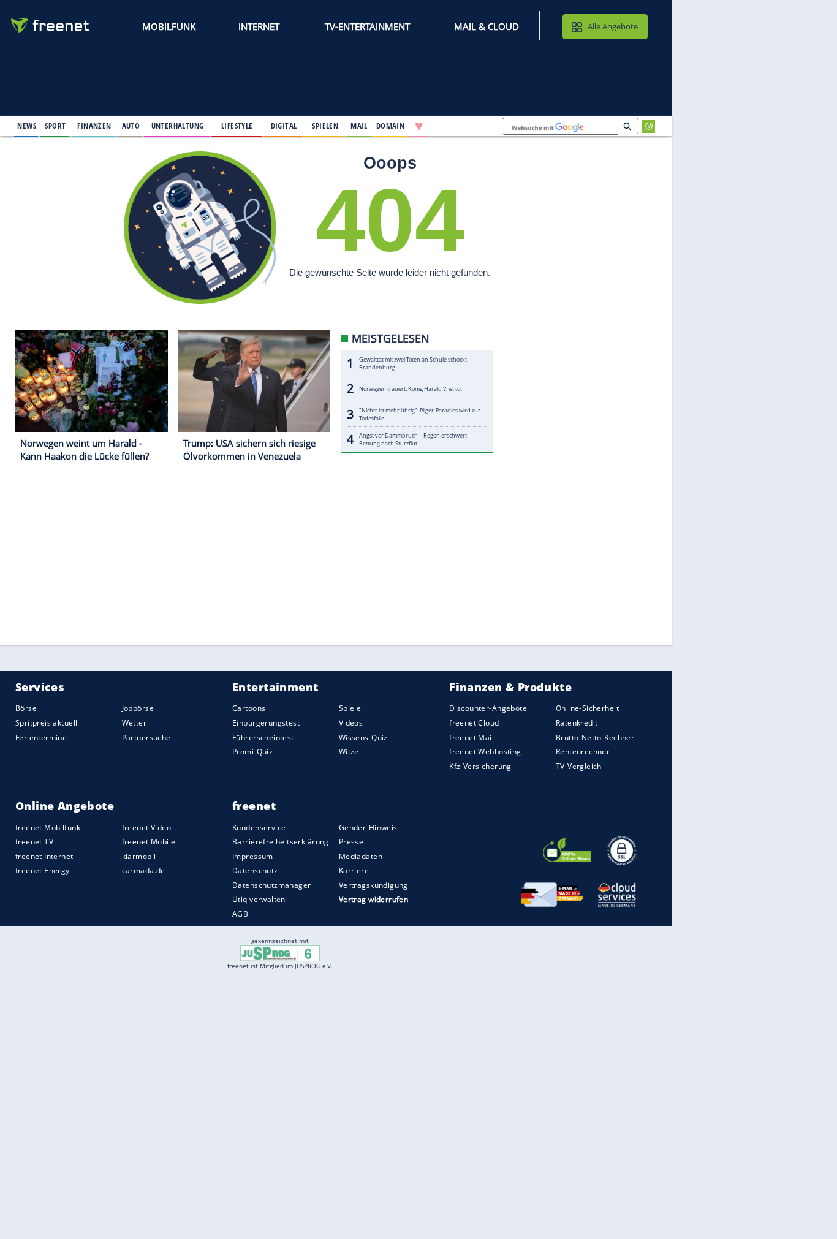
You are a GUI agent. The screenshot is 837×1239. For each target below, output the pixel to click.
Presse (351, 841)
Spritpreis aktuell (46, 722)
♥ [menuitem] (419, 126)
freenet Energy (42, 871)
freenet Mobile (149, 841)
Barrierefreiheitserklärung (280, 841)
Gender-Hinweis (368, 827)
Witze (349, 751)
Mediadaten (360, 856)
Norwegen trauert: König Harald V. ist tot (410, 389)
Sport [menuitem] (55, 125)
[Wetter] (458, 126)
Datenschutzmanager (271, 885)
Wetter (134, 722)
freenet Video (146, 827)
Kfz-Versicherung (480, 766)
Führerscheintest (263, 737)
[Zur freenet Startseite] (51, 25)
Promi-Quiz (252, 751)
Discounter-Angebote (488, 708)
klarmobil (139, 856)
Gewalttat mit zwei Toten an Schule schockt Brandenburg (413, 363)
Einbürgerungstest (266, 722)
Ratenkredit (577, 722)
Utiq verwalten (259, 899)
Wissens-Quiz (363, 737)
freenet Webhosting (485, 751)
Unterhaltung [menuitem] (177, 125)
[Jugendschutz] (280, 952)
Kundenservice (259, 827)
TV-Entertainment (367, 26)
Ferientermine (41, 737)
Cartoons (248, 708)
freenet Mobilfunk (47, 827)
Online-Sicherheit (587, 708)
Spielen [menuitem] (325, 125)
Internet (258, 26)
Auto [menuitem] (131, 125)
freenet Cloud (474, 722)
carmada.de (143, 871)
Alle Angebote (613, 26)
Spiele (350, 708)
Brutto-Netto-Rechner (595, 737)
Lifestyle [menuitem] (237, 125)
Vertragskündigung (373, 885)
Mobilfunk (168, 26)
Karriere (354, 871)
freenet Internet (44, 856)
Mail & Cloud (486, 26)
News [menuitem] (26, 125)
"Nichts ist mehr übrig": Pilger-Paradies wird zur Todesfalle (419, 414)
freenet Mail (471, 737)
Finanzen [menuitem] (94, 125)
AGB (240, 914)
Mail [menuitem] (359, 125)
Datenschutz (255, 871)
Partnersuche (146, 737)
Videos (351, 722)
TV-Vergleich (579, 766)
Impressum (252, 856)
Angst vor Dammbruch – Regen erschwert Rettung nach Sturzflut (413, 440)
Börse (26, 708)
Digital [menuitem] (284, 125)
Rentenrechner (583, 751)
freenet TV (34, 841)
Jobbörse (138, 708)
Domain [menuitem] (390, 125)
